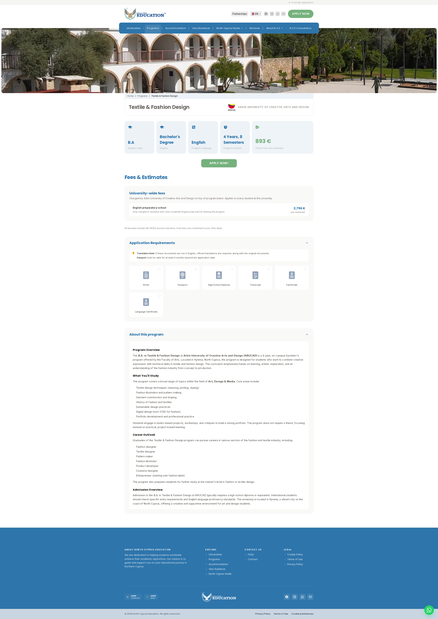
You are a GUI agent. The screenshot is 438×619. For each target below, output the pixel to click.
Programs (142, 96)
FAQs (251, 554)
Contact (253, 559)
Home (130, 96)
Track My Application (302, 2)
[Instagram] (271, 13)
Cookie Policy (295, 554)
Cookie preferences (302, 613)
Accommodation (218, 564)
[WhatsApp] (277, 13)
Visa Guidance (217, 569)
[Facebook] (266, 13)
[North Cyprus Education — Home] (145, 14)
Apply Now (300, 13)
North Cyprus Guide (220, 574)
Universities (215, 554)
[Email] (283, 13)
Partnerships (240, 13)
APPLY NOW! (219, 163)
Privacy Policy (295, 564)
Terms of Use (295, 559)
